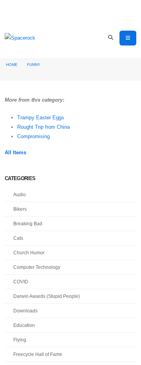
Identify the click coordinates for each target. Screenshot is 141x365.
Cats (18, 238)
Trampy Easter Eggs (40, 117)
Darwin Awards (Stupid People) (46, 296)
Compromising (33, 136)
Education (24, 325)
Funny (33, 64)
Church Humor (29, 252)
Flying (19, 339)
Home (12, 64)
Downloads (25, 310)
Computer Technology (36, 267)
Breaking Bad (27, 223)
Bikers (20, 209)
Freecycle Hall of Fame (37, 354)
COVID (20, 281)
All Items (15, 152)
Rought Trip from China (43, 127)
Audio (19, 194)
